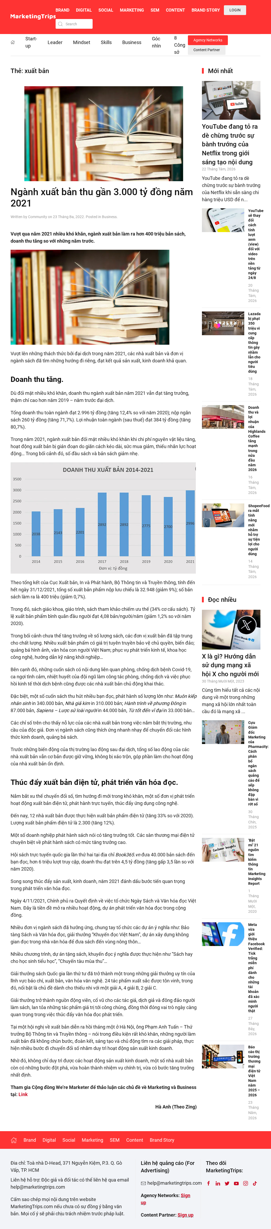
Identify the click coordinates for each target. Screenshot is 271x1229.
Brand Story (206, 10)
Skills (106, 42)
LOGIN (235, 10)
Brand (62, 10)
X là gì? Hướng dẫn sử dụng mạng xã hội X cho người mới (230, 665)
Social (105, 10)
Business (131, 42)
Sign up (185, 1215)
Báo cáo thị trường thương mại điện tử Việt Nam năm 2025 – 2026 (254, 1071)
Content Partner (206, 50)
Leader (55, 42)
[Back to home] (33, 17)
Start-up (31, 42)
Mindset (81, 42)
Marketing (132, 10)
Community (37, 217)
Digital (84, 10)
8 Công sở (179, 45)
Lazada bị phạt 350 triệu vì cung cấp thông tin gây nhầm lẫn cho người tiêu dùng (254, 342)
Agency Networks (207, 40)
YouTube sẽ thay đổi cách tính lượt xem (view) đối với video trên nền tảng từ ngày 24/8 (256, 244)
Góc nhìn (156, 42)
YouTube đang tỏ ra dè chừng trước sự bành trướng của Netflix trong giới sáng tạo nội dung (230, 144)
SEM (155, 10)
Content (175, 10)
